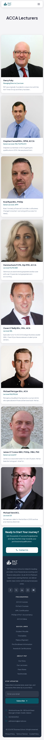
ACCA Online (22, 619)
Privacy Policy (10, 734)
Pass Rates (22, 669)
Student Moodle (22, 631)
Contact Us (23, 550)
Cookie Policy (34, 734)
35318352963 (14, 717)
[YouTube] (33, 590)
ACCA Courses (22, 602)
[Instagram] (28, 590)
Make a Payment (22, 640)
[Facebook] (10, 590)
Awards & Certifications (22, 648)
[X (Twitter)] (16, 590)
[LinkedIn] (22, 590)
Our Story (22, 661)
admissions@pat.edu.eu (17, 721)
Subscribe (21, 701)
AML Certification (22, 610)
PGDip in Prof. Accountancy (22, 615)
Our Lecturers (22, 665)
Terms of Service (22, 734)
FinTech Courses (22, 606)
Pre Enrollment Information (22, 644)
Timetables (22, 636)
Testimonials (22, 674)
